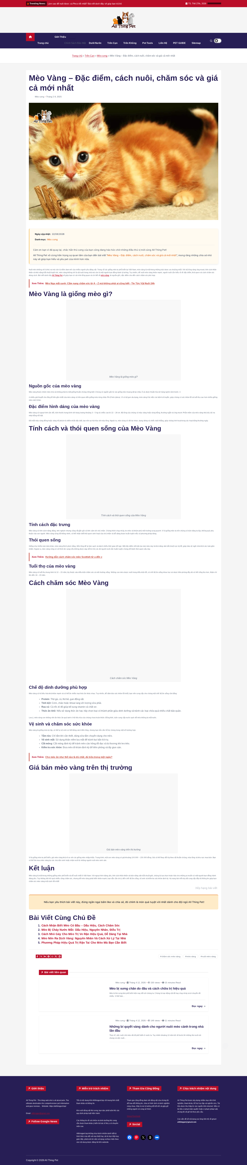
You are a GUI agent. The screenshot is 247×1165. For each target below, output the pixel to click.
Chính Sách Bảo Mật (75, 43)
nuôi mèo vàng (209, 956)
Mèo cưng (102, 56)
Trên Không (130, 43)
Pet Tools (147, 43)
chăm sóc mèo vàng (171, 956)
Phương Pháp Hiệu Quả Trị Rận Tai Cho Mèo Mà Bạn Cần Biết (84, 942)
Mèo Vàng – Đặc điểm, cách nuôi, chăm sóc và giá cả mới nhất (141, 255)
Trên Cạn (112, 43)
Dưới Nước (95, 43)
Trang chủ (43, 43)
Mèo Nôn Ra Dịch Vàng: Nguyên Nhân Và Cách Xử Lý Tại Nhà (83, 938)
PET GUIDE (179, 43)
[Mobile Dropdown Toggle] (72, 37)
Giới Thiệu (60, 37)
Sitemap (196, 43)
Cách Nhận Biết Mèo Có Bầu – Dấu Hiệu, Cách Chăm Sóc (80, 925)
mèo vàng (191, 956)
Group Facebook (133, 1116)
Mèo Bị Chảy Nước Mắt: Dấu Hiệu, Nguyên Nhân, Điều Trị (80, 929)
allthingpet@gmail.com (40, 1113)
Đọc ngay (197, 1006)
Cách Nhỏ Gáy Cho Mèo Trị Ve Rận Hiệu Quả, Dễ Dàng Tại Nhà (84, 934)
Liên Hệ (163, 43)
